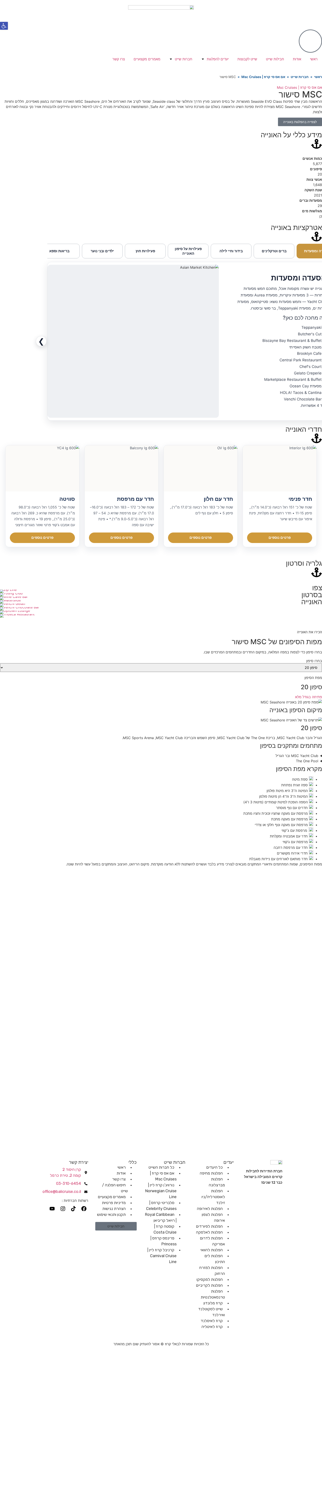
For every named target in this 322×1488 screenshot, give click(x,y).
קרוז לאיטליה (212, 1326)
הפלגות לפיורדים (209, 1226)
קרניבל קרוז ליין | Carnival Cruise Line (162, 1256)
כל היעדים (214, 1167)
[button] (4, 26)
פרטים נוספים (280, 537)
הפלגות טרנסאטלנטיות (213, 1294)
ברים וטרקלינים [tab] (274, 251)
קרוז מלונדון (213, 1303)
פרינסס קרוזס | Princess (163, 1241)
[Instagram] (62, 1208)
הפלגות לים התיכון (215, 1258)
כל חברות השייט (161, 1167)
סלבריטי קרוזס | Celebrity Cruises (161, 1205)
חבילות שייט (275, 59)
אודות (297, 59)
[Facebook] (84, 1208)
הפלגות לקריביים (209, 1285)
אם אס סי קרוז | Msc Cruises (263, 77)
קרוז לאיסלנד (212, 1320)
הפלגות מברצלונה (217, 1182)
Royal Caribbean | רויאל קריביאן (161, 1217)
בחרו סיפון (314, 661)
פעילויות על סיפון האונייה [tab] (188, 251)
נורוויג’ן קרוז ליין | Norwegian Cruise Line (161, 1191)
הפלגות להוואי (211, 1250)
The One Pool (307, 761)
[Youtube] (52, 1208)
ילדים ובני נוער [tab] (102, 251)
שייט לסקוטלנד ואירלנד (211, 1312)
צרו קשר (118, 59)
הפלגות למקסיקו (209, 1279)
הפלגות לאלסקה (209, 1232)
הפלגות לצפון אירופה (213, 1217)
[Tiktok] (73, 1208)
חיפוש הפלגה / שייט (115, 1188)
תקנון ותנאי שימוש (111, 1214)
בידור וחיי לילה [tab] (231, 251)
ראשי (314, 59)
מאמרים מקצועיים (147, 59)
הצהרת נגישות (114, 1208)
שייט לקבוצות (247, 59)
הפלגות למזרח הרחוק (212, 1270)
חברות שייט (183, 59)
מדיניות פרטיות (114, 1202)
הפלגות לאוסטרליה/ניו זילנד (213, 1197)
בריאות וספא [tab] (59, 251)
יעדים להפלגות (218, 59)
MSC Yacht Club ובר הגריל (297, 756)
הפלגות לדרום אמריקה (212, 1241)
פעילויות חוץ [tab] (145, 251)
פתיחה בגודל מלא (308, 697)
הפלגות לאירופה (210, 1208)
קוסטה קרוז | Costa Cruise (165, 1229)
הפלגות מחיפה (211, 1173)
